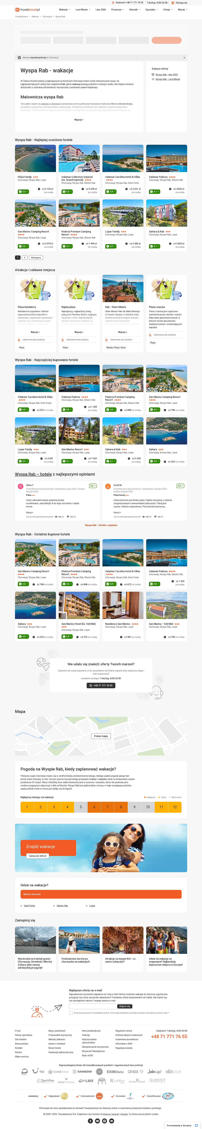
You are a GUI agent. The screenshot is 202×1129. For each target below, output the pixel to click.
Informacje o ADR (123, 1043)
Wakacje (35, 16)
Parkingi (86, 1035)
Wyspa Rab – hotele (33, 474)
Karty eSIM (87, 1055)
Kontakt (18, 1048)
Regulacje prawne (123, 1048)
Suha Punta (29, 905)
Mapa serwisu (22, 1056)
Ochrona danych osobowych (128, 1035)
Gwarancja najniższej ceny (60, 1052)
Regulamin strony (123, 1031)
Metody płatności (56, 1039)
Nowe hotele (54, 1048)
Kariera (18, 1052)
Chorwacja (47, 16)
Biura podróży (21, 1043)
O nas (18, 1031)
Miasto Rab (62, 905)
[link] (82, 10)
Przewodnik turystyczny (60, 1035)
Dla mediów (21, 1039)
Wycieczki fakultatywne (93, 1051)
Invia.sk (115, 1114)
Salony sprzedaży (23, 1035)
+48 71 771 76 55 (169, 1036)
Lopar (92, 905)
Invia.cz (107, 1114)
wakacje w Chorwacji (51, 104)
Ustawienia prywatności (126, 1039)
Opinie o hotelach (56, 1043)
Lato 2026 (101, 9)
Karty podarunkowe (91, 1031)
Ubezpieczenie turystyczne (95, 1047)
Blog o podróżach (56, 1031)
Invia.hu (124, 1114)
